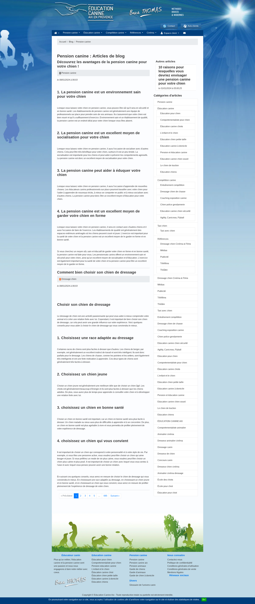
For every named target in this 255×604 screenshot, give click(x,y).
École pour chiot (165, 486)
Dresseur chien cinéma (168, 467)
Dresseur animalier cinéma (170, 441)
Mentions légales (175, 572)
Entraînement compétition (172, 185)
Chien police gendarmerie (172, 204)
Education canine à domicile (173, 146)
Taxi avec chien (167, 231)
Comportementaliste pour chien (175, 120)
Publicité (164, 257)
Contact (171, 26)
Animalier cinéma (166, 434)
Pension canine (165, 102)
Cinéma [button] (151, 33)
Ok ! (204, 599)
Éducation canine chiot (102, 572)
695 (105, 496)
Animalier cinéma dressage (170, 473)
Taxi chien (162, 226)
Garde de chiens (137, 569)
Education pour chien (170, 113)
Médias (163, 250)
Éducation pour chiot (167, 493)
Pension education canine (104, 566)
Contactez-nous (174, 559)
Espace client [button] (170, 33)
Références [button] (135, 33)
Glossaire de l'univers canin (142, 585)
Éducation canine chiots (171, 126)
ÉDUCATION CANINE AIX (170, 421)
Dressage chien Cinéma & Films (175, 244)
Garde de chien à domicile (141, 575)
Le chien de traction (169, 165)
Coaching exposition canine (173, 198)
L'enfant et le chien (169, 133)
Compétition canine (167, 180)
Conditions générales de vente (181, 569)
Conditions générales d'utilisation (183, 566)
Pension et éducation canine (173, 152)
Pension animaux (137, 566)
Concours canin (165, 460)
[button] (56, 33)
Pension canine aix (138, 563)
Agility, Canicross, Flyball (172, 217)
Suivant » (114, 496)
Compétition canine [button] (115, 33)
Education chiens (168, 172)
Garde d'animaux (137, 572)
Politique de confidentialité (179, 563)
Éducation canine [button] (92, 33)
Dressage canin (165, 447)
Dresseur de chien (166, 454)
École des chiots (165, 480)
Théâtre (164, 270)
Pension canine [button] (70, 33)
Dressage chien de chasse (172, 191)
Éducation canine (166, 108)
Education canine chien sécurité (175, 211)
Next (198, 77)
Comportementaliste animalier (172, 428)
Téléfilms (164, 263)
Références (163, 239)
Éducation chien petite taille (105, 575)
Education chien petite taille (173, 139)
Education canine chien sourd (174, 159)
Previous (153, 77)
